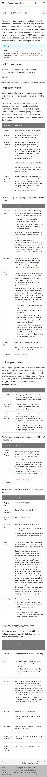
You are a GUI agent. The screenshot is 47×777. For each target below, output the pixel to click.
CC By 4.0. (33, 770)
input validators (22, 354)
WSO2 (26, 768)
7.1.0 (36, 3)
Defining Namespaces (24, 480)
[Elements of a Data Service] (6, 762)
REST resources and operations (28, 55)
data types (35, 267)
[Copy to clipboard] (44, 82)
